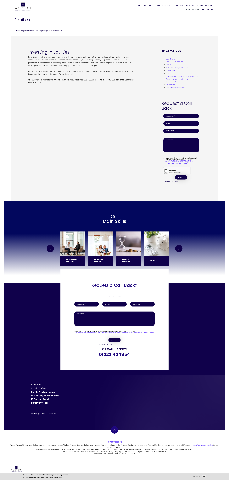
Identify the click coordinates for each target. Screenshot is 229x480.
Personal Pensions (126, 260)
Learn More (58, 477)
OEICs (168, 65)
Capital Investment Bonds (176, 87)
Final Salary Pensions (71, 260)
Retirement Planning (99, 260)
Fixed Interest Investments (177, 79)
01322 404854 (208, 9)
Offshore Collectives (174, 62)
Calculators (167, 5)
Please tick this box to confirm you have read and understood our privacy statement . (181, 160)
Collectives (170, 85)
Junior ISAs (170, 70)
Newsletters (197, 5)
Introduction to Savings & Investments (182, 76)
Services (156, 5)
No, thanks (196, 476)
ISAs (168, 73)
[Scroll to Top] (114, 430)
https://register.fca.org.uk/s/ (202, 445)
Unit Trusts (170, 59)
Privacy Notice (114, 441)
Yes (203, 476)
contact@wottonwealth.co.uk (43, 414)
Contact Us (210, 5)
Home (139, 5)
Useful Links (185, 5)
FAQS (176, 5)
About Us (147, 5)
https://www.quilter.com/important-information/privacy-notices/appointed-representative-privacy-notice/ (179, 162)
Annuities (154, 260)
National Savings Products (177, 67)
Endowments (171, 82)
